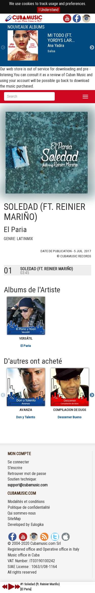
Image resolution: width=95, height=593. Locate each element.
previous (4, 586)
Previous (3, 47)
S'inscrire (15, 467)
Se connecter (18, 462)
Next (91, 47)
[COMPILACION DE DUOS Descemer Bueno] (69, 387)
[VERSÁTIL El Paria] (25, 316)
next (17, 586)
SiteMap (14, 518)
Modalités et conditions (26, 501)
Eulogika (37, 524)
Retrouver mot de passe (27, 473)
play (10, 587)
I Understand (49, 9)
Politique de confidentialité (29, 507)
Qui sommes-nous (22, 513)
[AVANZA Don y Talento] (25, 387)
